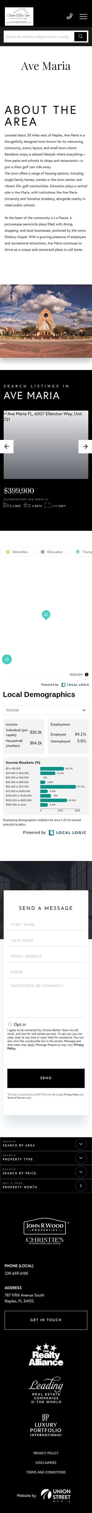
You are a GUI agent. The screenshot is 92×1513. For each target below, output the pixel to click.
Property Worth (20, 1187)
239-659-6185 (69, 16)
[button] (80, 36)
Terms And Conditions (46, 1472)
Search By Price (19, 1173)
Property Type (18, 1159)
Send (46, 1078)
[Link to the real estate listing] (46, 445)
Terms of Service (16, 1097)
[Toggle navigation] (83, 16)
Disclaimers (46, 1462)
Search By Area (19, 1145)
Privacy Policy (71, 1094)
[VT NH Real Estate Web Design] (55, 1495)
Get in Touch (46, 1320)
